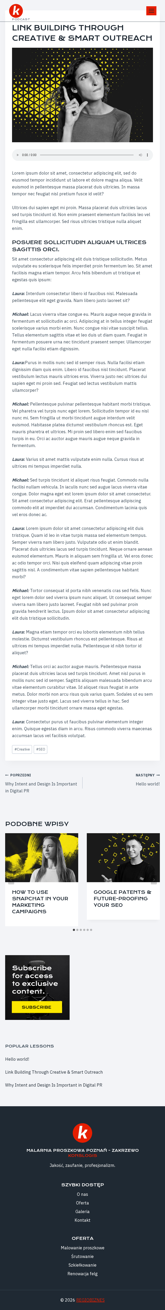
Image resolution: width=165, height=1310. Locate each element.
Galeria (82, 1211)
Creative (22, 749)
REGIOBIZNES (90, 1300)
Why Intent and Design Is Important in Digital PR (41, 783)
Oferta (82, 1203)
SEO (40, 749)
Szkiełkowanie (82, 1265)
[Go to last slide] (11, 879)
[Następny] (154, 879)
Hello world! (148, 780)
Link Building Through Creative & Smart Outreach (54, 1072)
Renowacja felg (82, 1274)
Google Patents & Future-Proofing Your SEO (122, 899)
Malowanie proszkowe (82, 1248)
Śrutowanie (82, 1256)
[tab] (74, 930)
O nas (82, 1194)
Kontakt (82, 1220)
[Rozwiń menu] (151, 10)
